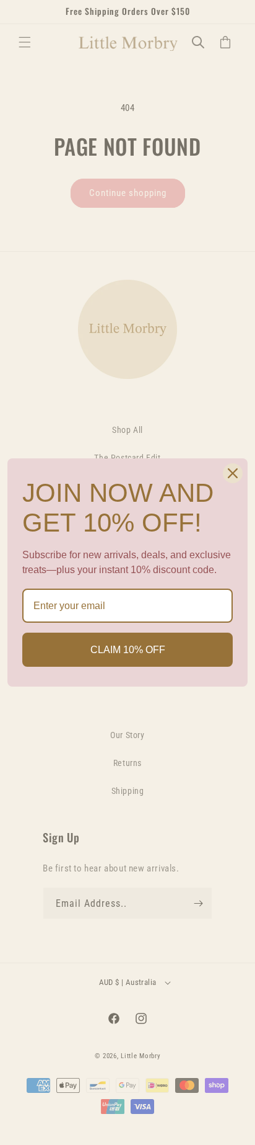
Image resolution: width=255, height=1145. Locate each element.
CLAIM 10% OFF (127, 649)
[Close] (233, 473)
